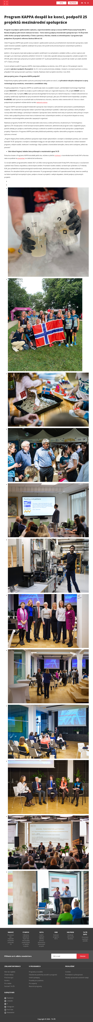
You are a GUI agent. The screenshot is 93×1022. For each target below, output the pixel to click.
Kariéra (6, 981)
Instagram (10, 1007)
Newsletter (10, 1012)
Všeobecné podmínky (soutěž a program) (43, 975)
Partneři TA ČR (9, 986)
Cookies (68, 972)
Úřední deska (8, 975)
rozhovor (58, 155)
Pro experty (33, 983)
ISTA (61, 3)
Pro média (7, 983)
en (82, 3)
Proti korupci (8, 978)
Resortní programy (35, 986)
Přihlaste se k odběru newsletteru (18, 956)
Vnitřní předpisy (34, 978)
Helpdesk (72, 3)
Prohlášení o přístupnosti (74, 975)
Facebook (10, 998)
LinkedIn (10, 1001)
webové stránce (42, 102)
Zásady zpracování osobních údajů (77, 978)
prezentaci (21, 158)
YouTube (10, 1010)
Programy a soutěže (36, 972)
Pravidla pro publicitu (36, 981)
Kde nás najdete (9, 972)
